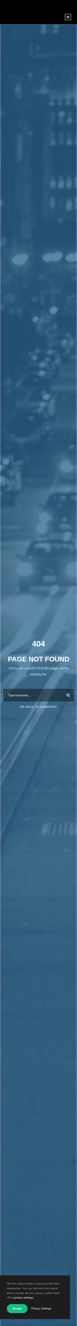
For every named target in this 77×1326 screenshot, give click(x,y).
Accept (17, 1308)
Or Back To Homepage (38, 706)
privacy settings (23, 1297)
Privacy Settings (41, 1308)
